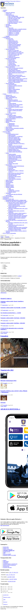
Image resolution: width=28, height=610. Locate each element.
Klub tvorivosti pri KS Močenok (15, 160)
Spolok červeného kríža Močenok (15, 145)
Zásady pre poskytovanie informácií (15, 68)
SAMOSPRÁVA (6, 37)
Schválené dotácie (12, 64)
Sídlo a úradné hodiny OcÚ (11, 97)
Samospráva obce (9, 38)
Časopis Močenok (9, 182)
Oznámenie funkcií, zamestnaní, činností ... (17, 76)
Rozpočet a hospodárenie (11, 58)
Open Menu (3, 7)
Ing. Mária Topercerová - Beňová (15, 22)
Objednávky (5, 562)
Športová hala (8, 195)
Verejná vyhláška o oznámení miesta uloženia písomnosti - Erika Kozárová (17, 81)
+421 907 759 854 (13, 579)
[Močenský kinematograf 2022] (4, 378)
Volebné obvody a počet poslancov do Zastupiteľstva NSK (16, 225)
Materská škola (11, 124)
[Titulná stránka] (8, 6)
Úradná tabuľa (9, 120)
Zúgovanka (10, 162)
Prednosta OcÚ (9, 95)
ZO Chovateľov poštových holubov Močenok (17, 148)
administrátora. (4, 292)
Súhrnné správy (11, 88)
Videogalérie (8, 193)
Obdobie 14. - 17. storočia (13, 32)
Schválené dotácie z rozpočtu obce (10, 563)
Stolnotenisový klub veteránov (14, 176)
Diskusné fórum (9, 181)
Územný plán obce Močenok (14, 45)
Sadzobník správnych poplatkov (15, 116)
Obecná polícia (9, 127)
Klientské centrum (12, 191)
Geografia (8, 24)
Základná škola (11, 123)
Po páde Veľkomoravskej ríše (14, 31)
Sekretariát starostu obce (13, 42)
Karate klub (10, 168)
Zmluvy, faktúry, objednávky (14, 77)
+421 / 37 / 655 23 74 (10, 574)
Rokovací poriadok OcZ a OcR (14, 51)
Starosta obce (11, 39)
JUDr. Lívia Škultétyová (13, 19)
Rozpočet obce (11, 59)
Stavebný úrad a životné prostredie (15, 104)
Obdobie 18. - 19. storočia (13, 33)
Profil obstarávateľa (12, 84)
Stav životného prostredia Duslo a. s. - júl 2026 (11, 312)
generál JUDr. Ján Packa (13, 20)
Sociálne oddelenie (12, 103)
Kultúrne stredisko (12, 154)
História (7, 26)
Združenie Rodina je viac (13, 149)
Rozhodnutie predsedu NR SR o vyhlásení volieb (16, 200)
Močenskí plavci (11, 169)
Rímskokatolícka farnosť (13, 134)
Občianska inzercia (10, 184)
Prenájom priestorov (10, 129)
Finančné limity (11, 86)
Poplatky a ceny (9, 114)
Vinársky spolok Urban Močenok (15, 151)
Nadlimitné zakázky (12, 91)
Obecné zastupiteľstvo (10, 49)
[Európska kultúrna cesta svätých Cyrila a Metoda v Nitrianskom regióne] (4, 388)
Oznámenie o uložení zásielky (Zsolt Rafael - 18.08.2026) (13, 318)
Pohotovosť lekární (10, 186)
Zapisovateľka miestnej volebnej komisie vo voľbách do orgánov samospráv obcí (17, 214)
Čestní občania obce (10, 14)
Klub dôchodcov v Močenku (14, 142)
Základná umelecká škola (13, 125)
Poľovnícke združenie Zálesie (14, 138)
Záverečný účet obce (12, 62)
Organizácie (8, 132)
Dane (9, 102)
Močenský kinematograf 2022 (8, 380)
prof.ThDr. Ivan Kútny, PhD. (14, 18)
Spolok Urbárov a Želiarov (13, 141)
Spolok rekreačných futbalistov (14, 179)
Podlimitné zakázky (12, 90)
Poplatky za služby (12, 115)
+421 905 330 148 (11, 581)
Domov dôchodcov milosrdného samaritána (15, 128)
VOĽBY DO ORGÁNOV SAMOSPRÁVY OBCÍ (16, 201)
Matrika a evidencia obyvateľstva (15, 101)
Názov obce (10, 27)
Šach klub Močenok (12, 175)
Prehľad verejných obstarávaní (9, 565)
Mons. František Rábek (13, 16)
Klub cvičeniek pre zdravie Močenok (16, 173)
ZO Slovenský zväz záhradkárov (15, 147)
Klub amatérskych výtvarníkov (14, 155)
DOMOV (5, 10)
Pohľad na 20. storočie (13, 35)
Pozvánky (7, 236)
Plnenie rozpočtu (11, 60)
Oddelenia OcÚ (9, 98)
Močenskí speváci (12, 161)
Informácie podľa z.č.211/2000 (9, 555)
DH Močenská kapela (12, 158)
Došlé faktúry (6, 561)
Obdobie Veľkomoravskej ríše (14, 30)
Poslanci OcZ (6, 548)
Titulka (2, 236)
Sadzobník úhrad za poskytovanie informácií (17, 71)
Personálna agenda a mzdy (13, 105)
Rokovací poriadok (7, 554)
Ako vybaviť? (9, 108)
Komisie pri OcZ (11, 56)
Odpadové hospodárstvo (11, 118)
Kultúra (7, 153)
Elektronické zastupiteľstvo (14, 57)
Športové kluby (9, 164)
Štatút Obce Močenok (10, 12)
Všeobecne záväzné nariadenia (14, 44)
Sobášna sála (11, 189)
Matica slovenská (11, 135)
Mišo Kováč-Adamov (12, 23)
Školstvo (7, 122)
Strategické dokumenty (13, 46)
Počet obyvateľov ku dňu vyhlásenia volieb (17, 202)
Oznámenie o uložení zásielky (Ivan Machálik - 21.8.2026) (13, 307)
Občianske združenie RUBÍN (14, 140)
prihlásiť (19, 275)
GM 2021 (3, 402)
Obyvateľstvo (8, 25)
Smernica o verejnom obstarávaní (15, 85)
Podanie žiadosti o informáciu (14, 70)
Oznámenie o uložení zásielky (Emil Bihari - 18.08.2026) (13, 323)
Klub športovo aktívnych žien (14, 174)
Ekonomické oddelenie (13, 99)
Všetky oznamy (4, 333)
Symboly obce (9, 13)
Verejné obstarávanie (10, 83)
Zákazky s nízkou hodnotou (14, 89)
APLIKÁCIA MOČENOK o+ (10, 409)
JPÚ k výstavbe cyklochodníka (9, 233)
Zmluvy (4, 560)
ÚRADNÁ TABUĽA (6, 298)
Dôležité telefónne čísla (10, 121)
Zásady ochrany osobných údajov (15, 75)
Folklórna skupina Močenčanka (14, 157)
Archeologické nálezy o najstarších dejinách (17, 29)
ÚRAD (4, 94)
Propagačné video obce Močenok (15, 194)
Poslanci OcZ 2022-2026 (13, 50)
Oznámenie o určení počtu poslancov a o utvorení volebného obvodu (16, 204)
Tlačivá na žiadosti (12, 112)
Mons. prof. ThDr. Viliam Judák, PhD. (16, 17)
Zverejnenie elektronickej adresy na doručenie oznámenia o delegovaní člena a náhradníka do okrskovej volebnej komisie (17, 228)
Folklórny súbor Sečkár (13, 163)
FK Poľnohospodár (12, 167)
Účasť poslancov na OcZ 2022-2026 (15, 52)
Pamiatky (8, 36)
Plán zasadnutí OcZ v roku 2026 (15, 53)
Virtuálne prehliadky (10, 187)
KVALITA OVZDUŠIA (8, 196)
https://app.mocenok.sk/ (5, 525)
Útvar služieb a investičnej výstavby (15, 107)
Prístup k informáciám (10, 66)
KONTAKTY (6, 197)
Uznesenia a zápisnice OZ (13, 55)
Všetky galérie (3, 406)
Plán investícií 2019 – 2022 (14, 65)
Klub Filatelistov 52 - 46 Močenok (15, 136)
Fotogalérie (8, 183)
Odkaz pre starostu (9, 180)
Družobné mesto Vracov (13, 48)
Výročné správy (11, 63)
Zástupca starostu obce (13, 40)
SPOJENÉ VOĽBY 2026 (8, 199)
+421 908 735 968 (11, 576)
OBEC (4, 11)
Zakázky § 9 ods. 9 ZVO (13, 92)
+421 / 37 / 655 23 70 (13, 572)
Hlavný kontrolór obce (13, 43)
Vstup (9, 188)
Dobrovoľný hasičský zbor (13, 137)
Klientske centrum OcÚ (10, 96)
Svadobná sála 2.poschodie (13, 190)
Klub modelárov (11, 177)
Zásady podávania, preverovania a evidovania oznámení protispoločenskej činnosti (17, 79)
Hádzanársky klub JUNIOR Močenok (16, 166)
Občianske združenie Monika (14, 150)
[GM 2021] (4, 400)
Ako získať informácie (13, 69)
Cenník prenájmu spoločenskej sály (15, 117)
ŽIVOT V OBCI (6, 131)
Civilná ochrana (9, 130)
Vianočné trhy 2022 (7, 370)
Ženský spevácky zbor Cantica (14, 156)
